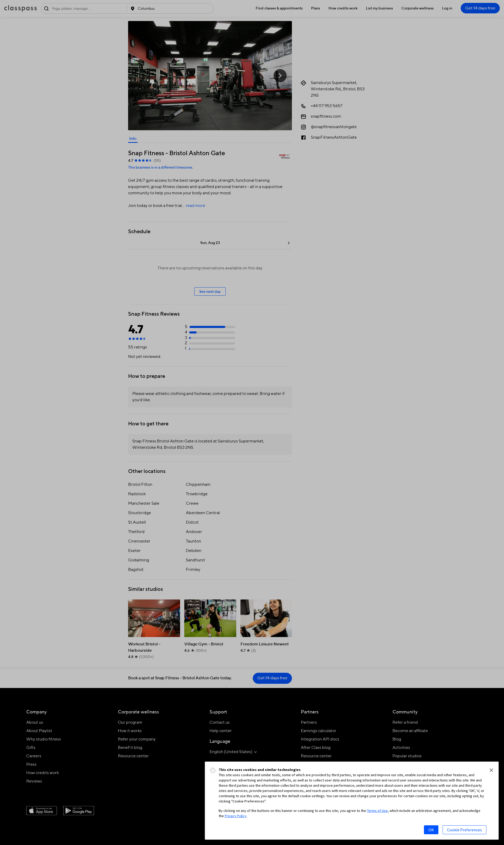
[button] (491, 770)
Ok (431, 829)
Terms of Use (377, 810)
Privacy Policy (235, 815)
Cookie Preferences (464, 829)
